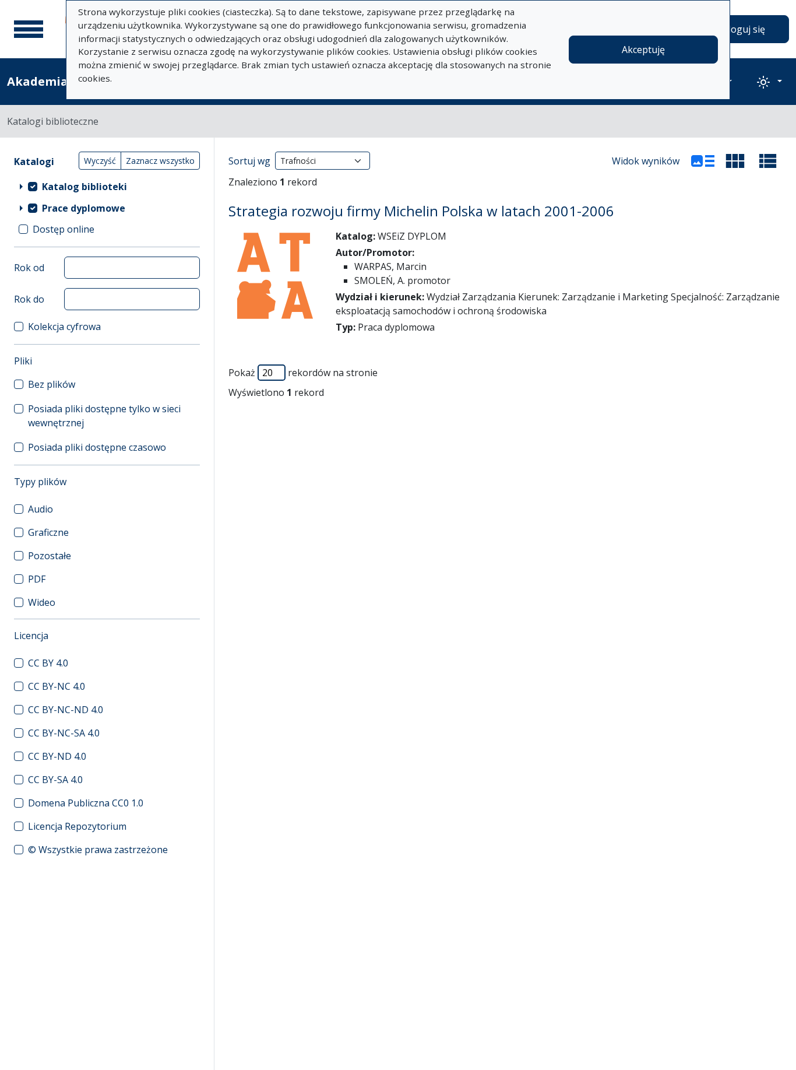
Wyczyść (100, 160)
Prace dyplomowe (83, 208)
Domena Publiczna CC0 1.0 (85, 803)
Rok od (29, 267)
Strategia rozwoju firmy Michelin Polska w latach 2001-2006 (421, 210)
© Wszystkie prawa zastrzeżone (98, 849)
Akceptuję (643, 49)
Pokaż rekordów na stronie (303, 372)
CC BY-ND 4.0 (57, 756)
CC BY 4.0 (48, 663)
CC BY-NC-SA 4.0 (64, 733)
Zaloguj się (741, 29)
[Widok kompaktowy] (735, 161)
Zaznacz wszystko (160, 160)
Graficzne (48, 532)
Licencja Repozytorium (77, 826)
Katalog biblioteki (84, 186)
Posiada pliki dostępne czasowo (97, 447)
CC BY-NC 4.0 (56, 686)
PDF (36, 579)
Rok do (29, 299)
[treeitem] (107, 186)
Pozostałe (49, 555)
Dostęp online (63, 229)
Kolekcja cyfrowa (64, 326)
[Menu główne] (28, 29)
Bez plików (51, 384)
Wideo (41, 602)
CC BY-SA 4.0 (55, 779)
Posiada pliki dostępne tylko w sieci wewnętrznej (104, 415)
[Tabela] (768, 161)
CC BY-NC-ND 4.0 (65, 709)
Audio (40, 509)
